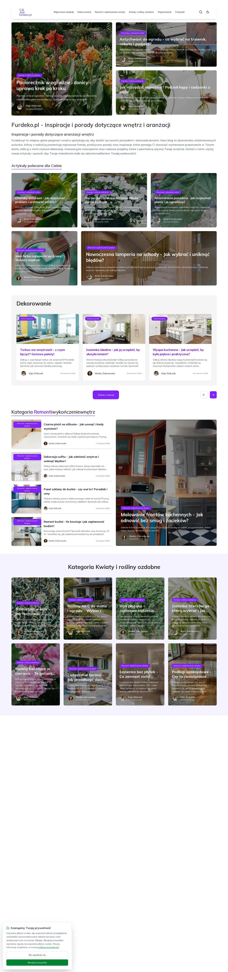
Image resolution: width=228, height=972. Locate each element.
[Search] (200, 12)
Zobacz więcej (106, 394)
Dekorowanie (84, 12)
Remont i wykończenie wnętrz (110, 12)
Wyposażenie (165, 12)
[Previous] (203, 394)
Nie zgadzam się (37, 955)
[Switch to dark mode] (207, 12)
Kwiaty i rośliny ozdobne (141, 12)
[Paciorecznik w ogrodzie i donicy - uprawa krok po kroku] (61, 69)
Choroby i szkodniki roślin (132, 33)
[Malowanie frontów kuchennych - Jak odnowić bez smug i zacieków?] (166, 483)
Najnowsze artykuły (64, 12)
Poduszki (180, 12)
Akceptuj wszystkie (37, 962)
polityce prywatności (48, 947)
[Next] (213, 394)
